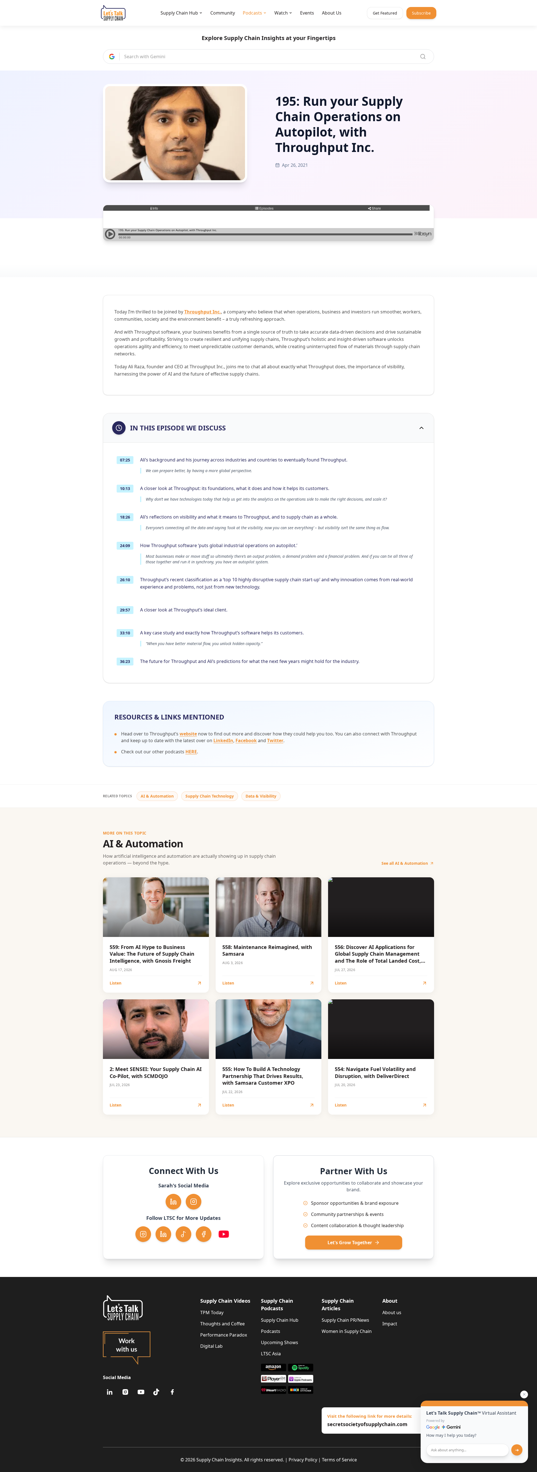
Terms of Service (339, 1460)
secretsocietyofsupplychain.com (367, 1424)
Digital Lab (211, 1346)
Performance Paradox (223, 1335)
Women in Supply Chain (347, 1331)
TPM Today (211, 1312)
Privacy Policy (303, 1460)
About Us (331, 13)
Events (307, 13)
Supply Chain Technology (209, 796)
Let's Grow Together (350, 1242)
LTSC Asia (271, 1354)
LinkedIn (223, 740)
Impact (389, 1324)
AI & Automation (157, 796)
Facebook (246, 740)
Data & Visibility (261, 796)
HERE (191, 752)
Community (222, 13)
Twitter (275, 740)
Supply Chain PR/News (345, 1320)
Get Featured (385, 13)
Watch (281, 13)
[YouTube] (141, 1392)
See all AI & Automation (404, 863)
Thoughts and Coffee (222, 1324)
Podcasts (252, 13)
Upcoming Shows (279, 1342)
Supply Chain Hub (179, 13)
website (188, 734)
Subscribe (421, 13)
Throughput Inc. (202, 312)
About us (391, 1312)
